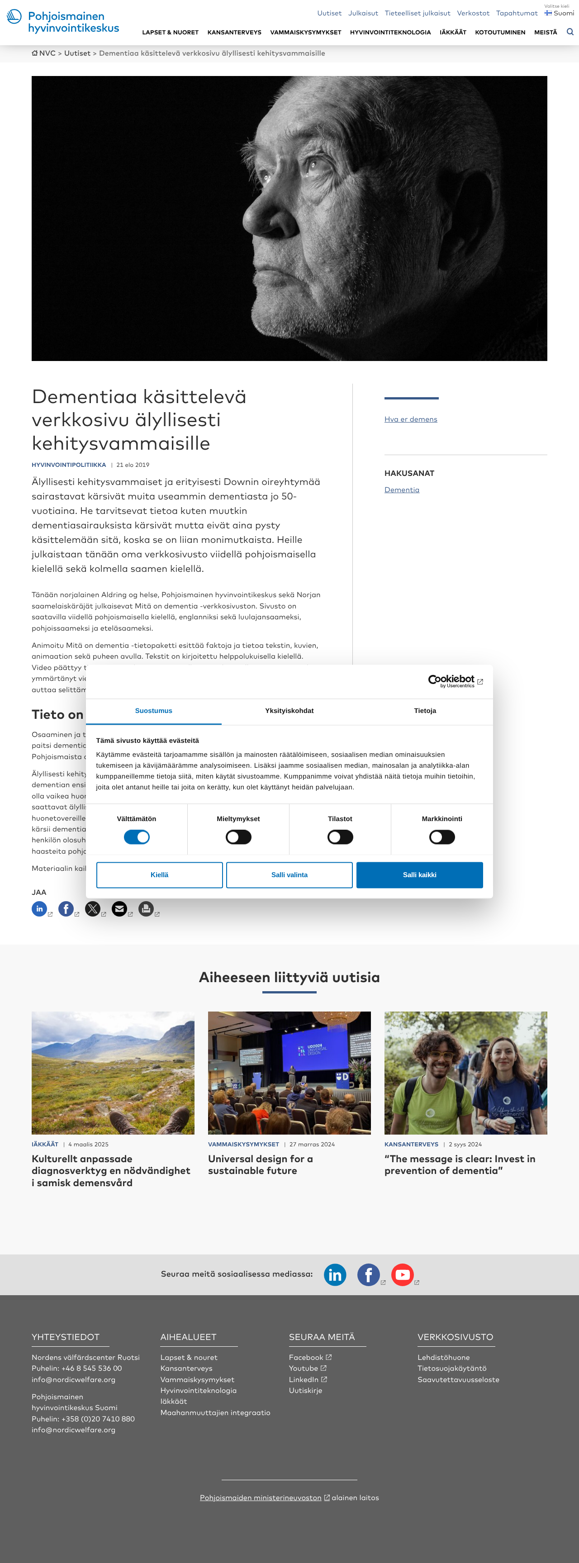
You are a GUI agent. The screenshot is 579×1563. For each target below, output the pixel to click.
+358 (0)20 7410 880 (98, 1418)
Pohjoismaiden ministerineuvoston (261, 1497)
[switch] (239, 837)
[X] (96, 911)
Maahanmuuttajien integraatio (215, 1412)
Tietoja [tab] (425, 711)
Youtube (303, 1368)
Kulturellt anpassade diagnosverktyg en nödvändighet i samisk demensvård (111, 1170)
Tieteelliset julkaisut (418, 12)
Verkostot (473, 12)
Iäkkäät (453, 32)
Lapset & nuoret (170, 32)
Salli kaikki (420, 875)
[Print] (150, 911)
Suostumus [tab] (154, 711)
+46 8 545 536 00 (92, 1368)
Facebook (306, 1357)
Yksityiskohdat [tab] (289, 711)
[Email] (123, 911)
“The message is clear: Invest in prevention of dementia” (460, 1164)
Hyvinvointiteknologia (390, 32)
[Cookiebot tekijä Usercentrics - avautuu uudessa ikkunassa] (443, 681)
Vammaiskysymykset (306, 32)
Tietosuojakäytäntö (452, 1368)
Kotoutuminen (500, 32)
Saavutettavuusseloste (458, 1379)
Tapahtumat (517, 12)
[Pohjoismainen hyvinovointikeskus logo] (63, 31)
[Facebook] (70, 911)
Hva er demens (410, 418)
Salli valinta (289, 875)
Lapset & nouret (189, 1357)
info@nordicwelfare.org (74, 1379)
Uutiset (329, 12)
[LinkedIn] (44, 911)
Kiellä (159, 875)
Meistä (545, 32)
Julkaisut (363, 12)
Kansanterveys (235, 32)
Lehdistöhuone (444, 1357)
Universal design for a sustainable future (260, 1164)
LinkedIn (304, 1379)
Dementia (402, 489)
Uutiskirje (306, 1390)
